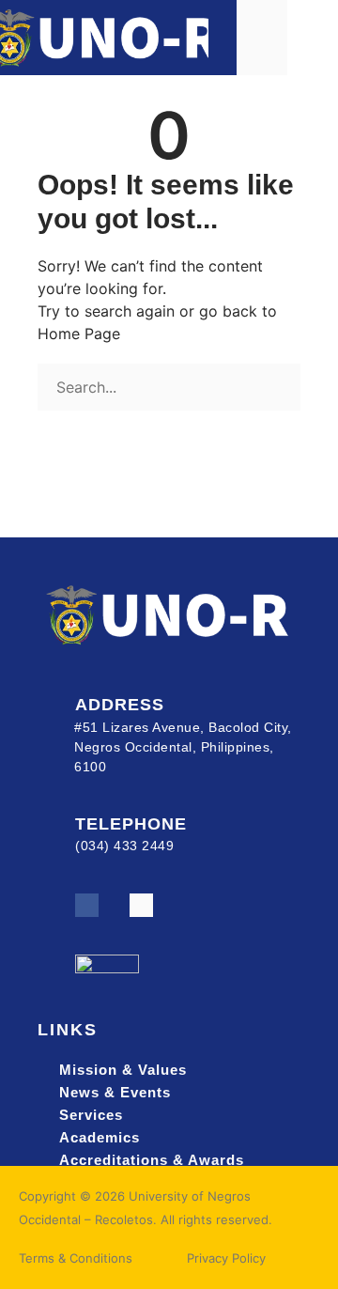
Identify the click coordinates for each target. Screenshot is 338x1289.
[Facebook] (87, 905)
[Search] (44, 423)
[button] (313, 37)
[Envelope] (141, 905)
